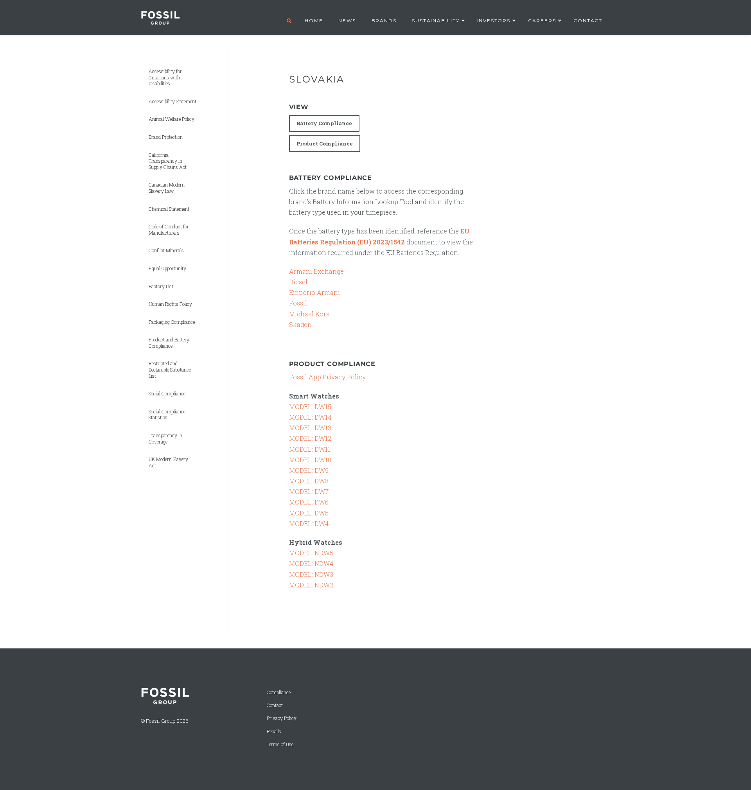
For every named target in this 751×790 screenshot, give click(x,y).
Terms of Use (280, 744)
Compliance (279, 692)
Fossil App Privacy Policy (327, 377)
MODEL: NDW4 (311, 563)
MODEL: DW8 (309, 481)
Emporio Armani (314, 292)
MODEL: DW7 (309, 491)
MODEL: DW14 (310, 417)
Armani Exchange (316, 271)
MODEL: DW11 (310, 449)
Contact (275, 705)
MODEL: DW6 (309, 502)
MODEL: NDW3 (311, 574)
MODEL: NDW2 (311, 585)
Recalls (274, 731)
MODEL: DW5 (309, 513)
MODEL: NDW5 (311, 553)
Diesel (298, 282)
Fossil (298, 303)
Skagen (300, 324)
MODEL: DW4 (309, 523)
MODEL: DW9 (309, 470)
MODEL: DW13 (310, 428)
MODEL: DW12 (310, 438)
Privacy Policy (281, 718)
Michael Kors (309, 314)
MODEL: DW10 (310, 460)
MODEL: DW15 (310, 406)
